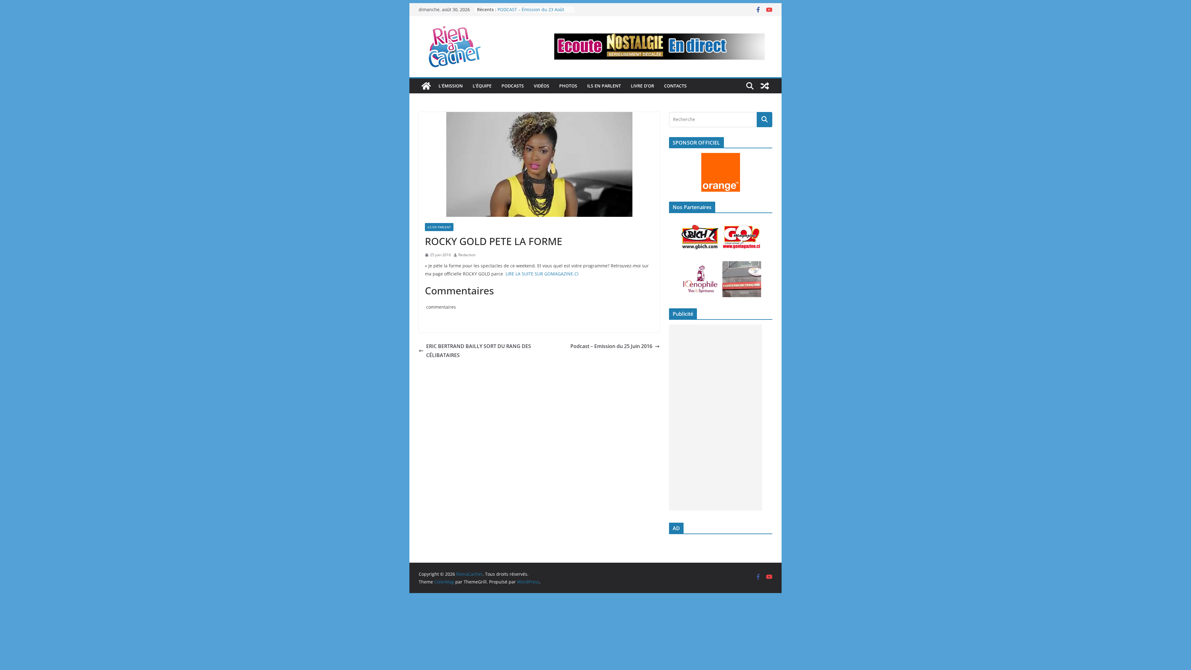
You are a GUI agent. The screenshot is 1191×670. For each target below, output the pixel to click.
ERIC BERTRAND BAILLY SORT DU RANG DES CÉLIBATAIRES (478, 351)
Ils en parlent (604, 86)
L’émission (451, 86)
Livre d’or (642, 86)
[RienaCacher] (426, 85)
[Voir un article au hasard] (764, 85)
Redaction (466, 254)
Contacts (675, 86)
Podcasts (513, 86)
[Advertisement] (715, 417)
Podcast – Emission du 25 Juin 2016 (611, 346)
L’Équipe (482, 86)
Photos (568, 86)
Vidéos (541, 86)
